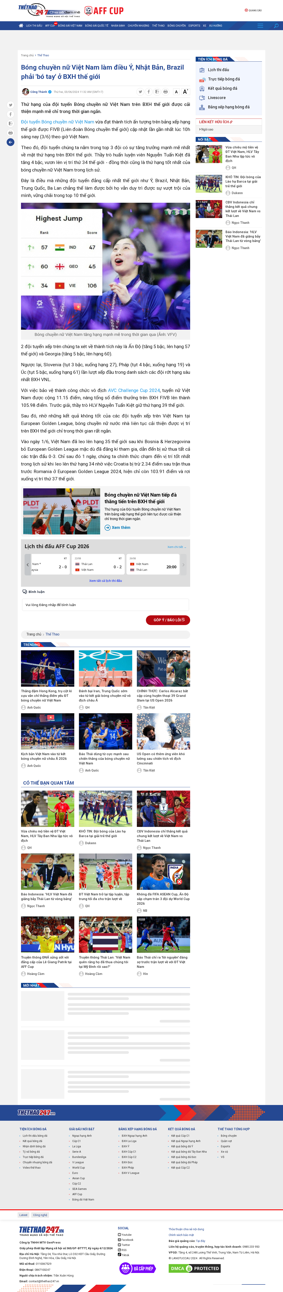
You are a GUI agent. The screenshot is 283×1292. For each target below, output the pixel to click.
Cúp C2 (76, 1183)
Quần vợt (226, 1141)
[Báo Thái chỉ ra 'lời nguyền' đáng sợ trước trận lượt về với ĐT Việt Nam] (163, 934)
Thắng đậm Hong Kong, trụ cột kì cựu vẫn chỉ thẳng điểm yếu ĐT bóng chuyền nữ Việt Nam (46, 695)
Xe (204, 25)
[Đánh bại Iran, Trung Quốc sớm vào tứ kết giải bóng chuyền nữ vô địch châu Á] (105, 668)
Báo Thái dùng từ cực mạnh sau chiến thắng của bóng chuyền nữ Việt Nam (104, 758)
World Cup (78, 1167)
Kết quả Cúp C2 (180, 1167)
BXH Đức (127, 1162)
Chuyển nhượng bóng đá (37, 1162)
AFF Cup (77, 1194)
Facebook (127, 1239)
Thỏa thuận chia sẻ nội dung (186, 1229)
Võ (222, 1157)
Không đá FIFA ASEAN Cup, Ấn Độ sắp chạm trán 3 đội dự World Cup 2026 (163, 899)
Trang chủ (27, 55)
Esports (194, 25)
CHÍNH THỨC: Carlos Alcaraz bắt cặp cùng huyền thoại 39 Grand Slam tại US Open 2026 (162, 695)
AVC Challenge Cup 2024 (134, 390)
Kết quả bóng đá (32, 1141)
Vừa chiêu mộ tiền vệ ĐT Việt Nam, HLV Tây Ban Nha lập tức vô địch (47, 836)
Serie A (76, 1151)
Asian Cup (78, 1178)
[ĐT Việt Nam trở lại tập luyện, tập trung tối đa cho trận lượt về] (105, 872)
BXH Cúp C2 (129, 1157)
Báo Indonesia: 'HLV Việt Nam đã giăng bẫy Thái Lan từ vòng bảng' (46, 896)
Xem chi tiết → (177, 547)
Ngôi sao (207, 129)
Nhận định (118, 25)
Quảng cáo (255, 10)
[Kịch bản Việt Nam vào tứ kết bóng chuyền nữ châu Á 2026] (47, 731)
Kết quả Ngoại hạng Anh (186, 1141)
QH (87, 707)
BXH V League (130, 1173)
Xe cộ (224, 1151)
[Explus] (105, 600)
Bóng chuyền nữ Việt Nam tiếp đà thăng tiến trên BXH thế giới (143, 511)
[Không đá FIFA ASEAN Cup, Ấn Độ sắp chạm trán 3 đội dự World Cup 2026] (163, 872)
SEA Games (79, 1189)
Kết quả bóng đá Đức (183, 1157)
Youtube (126, 1234)
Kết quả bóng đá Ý (182, 1146)
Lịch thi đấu (34, 25)
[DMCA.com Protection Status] (196, 1268)
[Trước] (28, 565)
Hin (145, 974)
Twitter (125, 1245)
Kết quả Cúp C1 (180, 1135)
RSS (123, 1250)
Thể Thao (158, 25)
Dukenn (90, 843)
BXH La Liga (129, 1141)
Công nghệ (40, 1215)
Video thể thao (31, 1167)
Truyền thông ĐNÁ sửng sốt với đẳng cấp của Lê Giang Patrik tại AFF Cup (46, 962)
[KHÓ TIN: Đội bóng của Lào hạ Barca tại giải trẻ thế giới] (105, 809)
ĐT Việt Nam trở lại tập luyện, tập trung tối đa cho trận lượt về (104, 896)
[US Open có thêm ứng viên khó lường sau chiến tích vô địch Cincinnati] (163, 731)
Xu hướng (215, 25)
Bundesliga (79, 1157)
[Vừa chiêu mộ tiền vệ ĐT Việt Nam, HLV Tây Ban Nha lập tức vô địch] (47, 809)
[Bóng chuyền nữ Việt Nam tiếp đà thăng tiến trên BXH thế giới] (61, 511)
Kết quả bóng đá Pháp (184, 1162)
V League (78, 1162)
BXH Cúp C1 (129, 1151)
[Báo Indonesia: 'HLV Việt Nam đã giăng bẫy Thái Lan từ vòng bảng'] (47, 872)
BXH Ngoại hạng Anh (134, 1135)
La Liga (76, 1146)
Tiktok (125, 1255)
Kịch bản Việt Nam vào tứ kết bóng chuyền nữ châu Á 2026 (44, 756)
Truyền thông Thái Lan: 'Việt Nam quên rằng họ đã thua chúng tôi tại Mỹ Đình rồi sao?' (104, 962)
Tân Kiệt (149, 707)
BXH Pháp (128, 1167)
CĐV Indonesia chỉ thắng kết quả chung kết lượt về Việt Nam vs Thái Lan (162, 836)
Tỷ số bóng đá (31, 1151)
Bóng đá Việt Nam (70, 25)
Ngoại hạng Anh (82, 1135)
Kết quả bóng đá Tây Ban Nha (189, 1151)
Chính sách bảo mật (181, 1235)
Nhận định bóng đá (34, 1146)
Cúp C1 (76, 1141)
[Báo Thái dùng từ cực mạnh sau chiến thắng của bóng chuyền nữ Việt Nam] (105, 731)
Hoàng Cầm (35, 974)
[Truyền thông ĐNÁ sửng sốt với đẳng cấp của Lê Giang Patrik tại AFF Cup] (47, 934)
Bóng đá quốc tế (96, 25)
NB (145, 910)
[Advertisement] (141, 40)
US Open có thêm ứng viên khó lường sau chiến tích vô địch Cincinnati (161, 758)
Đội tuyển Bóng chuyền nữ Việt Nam (57, 122)
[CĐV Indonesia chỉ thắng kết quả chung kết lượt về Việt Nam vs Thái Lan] (163, 809)
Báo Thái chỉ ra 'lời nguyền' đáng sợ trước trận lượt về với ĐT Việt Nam (162, 962)
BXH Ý (125, 1146)
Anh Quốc (34, 707)
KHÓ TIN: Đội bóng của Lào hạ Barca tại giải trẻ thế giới (102, 833)
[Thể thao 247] (49, 10)
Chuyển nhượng (138, 25)
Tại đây (200, 1241)
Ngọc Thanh (152, 848)
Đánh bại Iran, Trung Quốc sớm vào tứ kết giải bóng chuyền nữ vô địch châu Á (105, 695)
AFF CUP (50, 25)
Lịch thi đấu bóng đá (35, 1135)
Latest (23, 1215)
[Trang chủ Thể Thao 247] (21, 25)
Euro (75, 1173)
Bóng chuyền (177, 25)
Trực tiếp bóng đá (33, 1157)
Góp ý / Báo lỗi (168, 620)
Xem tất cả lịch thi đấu (105, 581)
